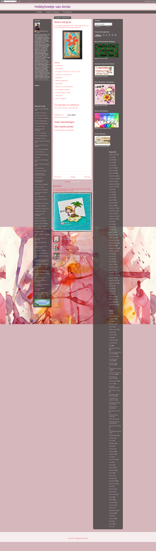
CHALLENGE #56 (73, 108)
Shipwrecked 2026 (57, 186)
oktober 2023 (112, 245)
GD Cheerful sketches (115, 390)
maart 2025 (112, 200)
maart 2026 (112, 168)
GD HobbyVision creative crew (113, 399)
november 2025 (113, 178)
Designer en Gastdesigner (52, 12)
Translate (107, 26)
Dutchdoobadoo (113, 381)
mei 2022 (111, 291)
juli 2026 (111, 157)
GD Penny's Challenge (115, 425)
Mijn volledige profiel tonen (42, 79)
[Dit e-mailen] (68, 115)
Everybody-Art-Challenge (41, 189)
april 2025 (111, 197)
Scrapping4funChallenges (41, 264)
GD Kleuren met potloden (113, 407)
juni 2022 (111, 288)
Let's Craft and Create (40, 226)
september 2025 (113, 184)
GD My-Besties (113, 419)
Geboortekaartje (113, 435)
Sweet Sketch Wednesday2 (42, 271)
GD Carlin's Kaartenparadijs (113, 387)
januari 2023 (112, 269)
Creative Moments (39, 168)
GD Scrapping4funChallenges (115, 431)
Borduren (111, 326)
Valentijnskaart (113, 510)
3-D (110, 313)
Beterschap (112, 324)
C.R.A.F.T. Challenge (40, 133)
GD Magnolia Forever (114, 411)
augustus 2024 (113, 218)
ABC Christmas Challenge (41, 118)
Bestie (110, 321)
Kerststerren (63, 245)
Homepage (39, 12)
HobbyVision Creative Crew (42, 208)
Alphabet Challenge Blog (41, 123)
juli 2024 (111, 221)
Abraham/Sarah (113, 316)
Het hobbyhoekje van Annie (42, 31)
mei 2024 (111, 227)
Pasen (110, 486)
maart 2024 (112, 232)
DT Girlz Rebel (113, 356)
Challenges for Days (40, 138)
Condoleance (112, 340)
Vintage (111, 516)
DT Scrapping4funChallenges (115, 369)
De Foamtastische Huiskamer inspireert (40, 174)
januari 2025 (112, 205)
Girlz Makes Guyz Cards (41, 203)
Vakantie (111, 507)
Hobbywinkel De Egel (40, 211)
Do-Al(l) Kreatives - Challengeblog (40, 181)
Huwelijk (111, 446)
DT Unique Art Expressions (112, 377)
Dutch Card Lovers (39, 187)
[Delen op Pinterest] (75, 115)
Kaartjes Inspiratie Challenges (39, 214)
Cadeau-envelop (113, 329)
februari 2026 (112, 170)
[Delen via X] (71, 115)
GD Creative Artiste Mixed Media (114, 395)
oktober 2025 (112, 181)
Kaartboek (111, 448)
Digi (110, 345)
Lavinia (111, 457)
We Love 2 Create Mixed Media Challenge (41, 293)
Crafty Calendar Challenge (41, 154)
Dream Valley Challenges (41, 184)
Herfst (110, 440)
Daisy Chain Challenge (40, 171)
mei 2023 (111, 259)
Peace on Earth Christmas (41, 253)
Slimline (111, 499)
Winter (110, 521)
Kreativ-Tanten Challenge (41, 223)
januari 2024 (112, 237)
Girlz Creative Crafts (40, 196)
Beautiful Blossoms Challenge (40, 129)
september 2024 (113, 216)
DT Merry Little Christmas (113, 363)
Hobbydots (112, 443)
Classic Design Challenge (41, 149)
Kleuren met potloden (40, 218)
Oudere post (87, 177)
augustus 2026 (113, 154)
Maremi (111, 473)
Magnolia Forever (39, 231)
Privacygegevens (67, 12)
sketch (111, 497)
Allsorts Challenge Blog (41, 121)
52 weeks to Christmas (41, 113)
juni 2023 (111, 256)
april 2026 (111, 165)
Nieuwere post (57, 177)
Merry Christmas (64, 253)
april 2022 (111, 294)
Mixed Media (66, 117)
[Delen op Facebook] (73, 115)
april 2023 (111, 261)
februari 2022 (112, 299)
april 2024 (111, 229)
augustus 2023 (113, 251)
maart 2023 (112, 264)
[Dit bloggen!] (70, 115)
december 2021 (113, 304)
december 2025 (113, 176)
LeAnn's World (113, 459)
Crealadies (37, 157)
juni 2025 (111, 192)
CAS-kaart (111, 334)
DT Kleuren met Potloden (113, 359)
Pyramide (111, 491)
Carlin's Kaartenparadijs (41, 135)
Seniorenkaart (112, 494)
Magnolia (111, 467)
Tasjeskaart (112, 505)
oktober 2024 (112, 213)
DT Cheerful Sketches (115, 348)
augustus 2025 (113, 186)
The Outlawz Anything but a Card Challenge (42, 285)
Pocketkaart (112, 489)
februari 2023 (112, 267)
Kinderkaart (112, 454)
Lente (110, 462)
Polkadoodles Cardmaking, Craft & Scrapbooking (42, 260)
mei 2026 (111, 162)
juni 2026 (111, 160)
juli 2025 (111, 189)
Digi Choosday (38, 177)
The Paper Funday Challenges (39, 289)
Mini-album (112, 478)
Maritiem (111, 475)
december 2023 (113, 240)
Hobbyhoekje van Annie (52, 7)
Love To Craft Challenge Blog (42, 228)
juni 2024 (111, 224)
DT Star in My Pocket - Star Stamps (115, 373)
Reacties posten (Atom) (75, 181)
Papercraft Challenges (40, 250)
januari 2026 (112, 173)
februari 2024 (112, 235)
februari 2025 (112, 202)
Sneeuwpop (112, 502)
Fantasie (111, 383)
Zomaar (111, 524)
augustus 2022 (113, 283)
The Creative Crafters (40, 277)
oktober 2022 (112, 278)
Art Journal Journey (40, 126)
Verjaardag (112, 513)
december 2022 (113, 272)
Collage (111, 337)
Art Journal (59, 117)
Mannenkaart (112, 470)
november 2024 (113, 211)
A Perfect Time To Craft (41, 115)
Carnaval (111, 332)
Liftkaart (111, 465)
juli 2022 (111, 286)
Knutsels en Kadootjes (40, 220)
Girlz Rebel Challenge (40, 206)
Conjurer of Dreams (40, 152)
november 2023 (113, 243)
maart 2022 (112, 296)
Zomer (110, 526)
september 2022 (113, 280)
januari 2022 (112, 302)
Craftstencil (112, 343)
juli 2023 (111, 253)
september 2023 (113, 248)
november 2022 (113, 275)
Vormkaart (111, 518)
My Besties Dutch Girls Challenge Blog (41, 247)
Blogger (86, 538)
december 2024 (113, 208)
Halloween (111, 438)
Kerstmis (111, 451)
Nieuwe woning (113, 483)
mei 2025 (111, 194)
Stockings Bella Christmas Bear (66, 236)
